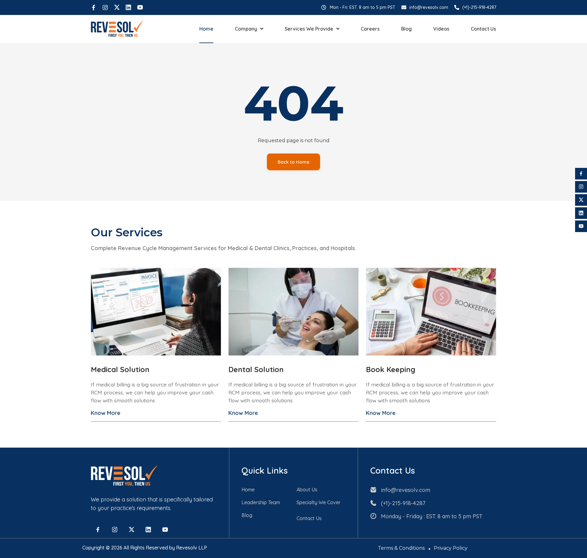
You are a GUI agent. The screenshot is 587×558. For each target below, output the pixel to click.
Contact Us (483, 29)
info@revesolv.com (428, 7)
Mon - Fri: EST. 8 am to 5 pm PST (362, 7)
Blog (406, 29)
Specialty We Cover (319, 502)
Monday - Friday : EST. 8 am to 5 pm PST (431, 516)
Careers (370, 29)
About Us (307, 489)
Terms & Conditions (401, 548)
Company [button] (246, 29)
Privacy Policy (450, 548)
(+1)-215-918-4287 (479, 7)
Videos (441, 29)
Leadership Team (261, 502)
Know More (105, 412)
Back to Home (293, 162)
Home (206, 29)
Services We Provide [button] (309, 29)
